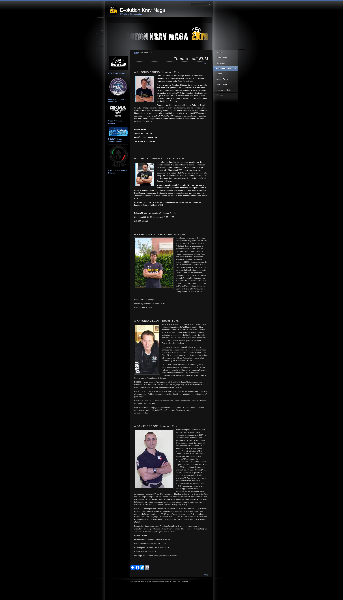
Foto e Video (222, 84)
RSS (132, 581)
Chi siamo (221, 63)
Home (219, 52)
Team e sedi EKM (223, 68)
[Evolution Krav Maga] (113, 10)
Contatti (220, 95)
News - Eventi (222, 79)
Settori (219, 74)
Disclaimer (185, 581)
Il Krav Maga (222, 58)
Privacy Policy (176, 581)
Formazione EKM (224, 90)
